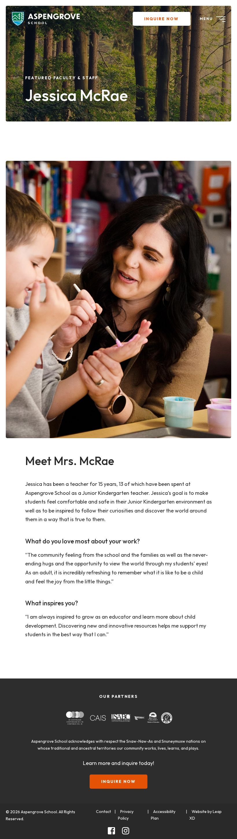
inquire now (118, 781)
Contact (103, 811)
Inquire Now (161, 18)
